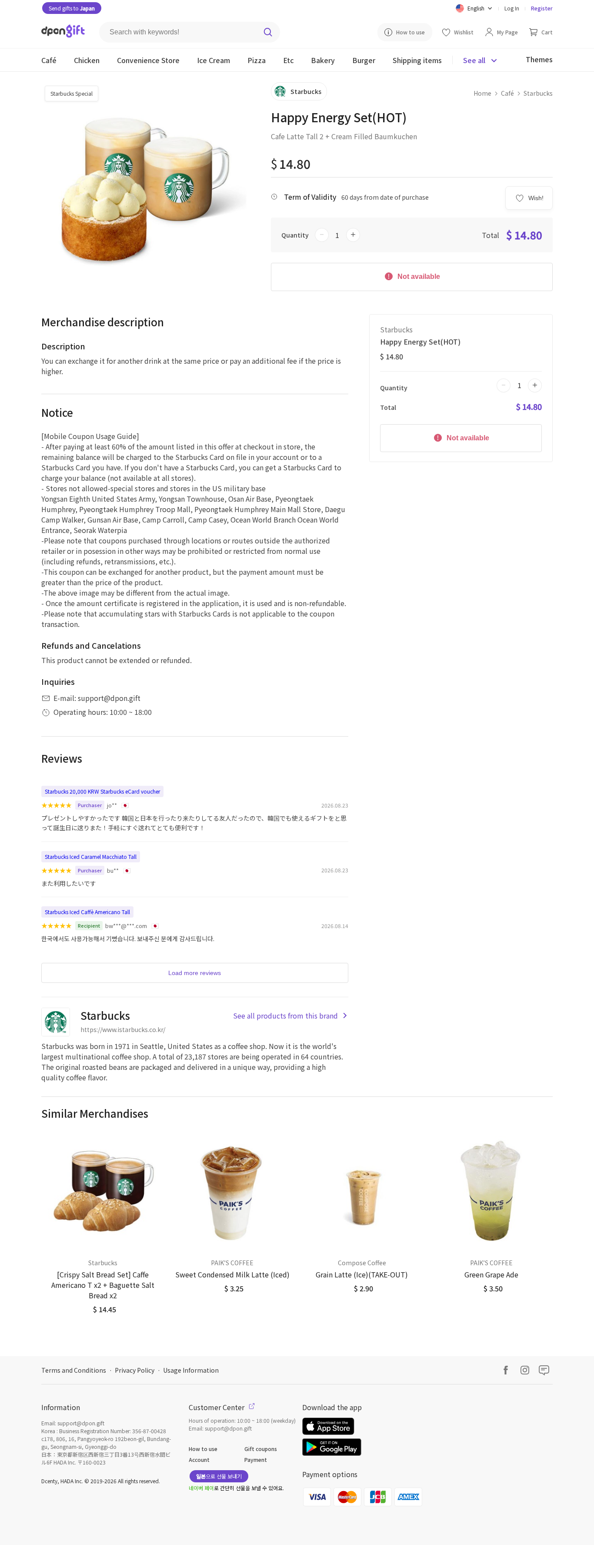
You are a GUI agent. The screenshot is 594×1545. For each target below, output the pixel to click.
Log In (511, 8)
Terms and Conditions (73, 1370)
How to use (203, 1448)
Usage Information (191, 1370)
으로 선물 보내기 (219, 1476)
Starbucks (538, 93)
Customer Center (217, 1407)
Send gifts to (72, 8)
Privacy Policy (134, 1370)
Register (542, 8)
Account (199, 1459)
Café (507, 93)
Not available (418, 276)
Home (482, 93)
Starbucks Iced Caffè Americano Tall (87, 911)
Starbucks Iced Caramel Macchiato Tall (91, 856)
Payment (255, 1459)
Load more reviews (194, 972)
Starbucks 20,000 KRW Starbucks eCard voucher (102, 791)
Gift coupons (260, 1448)
